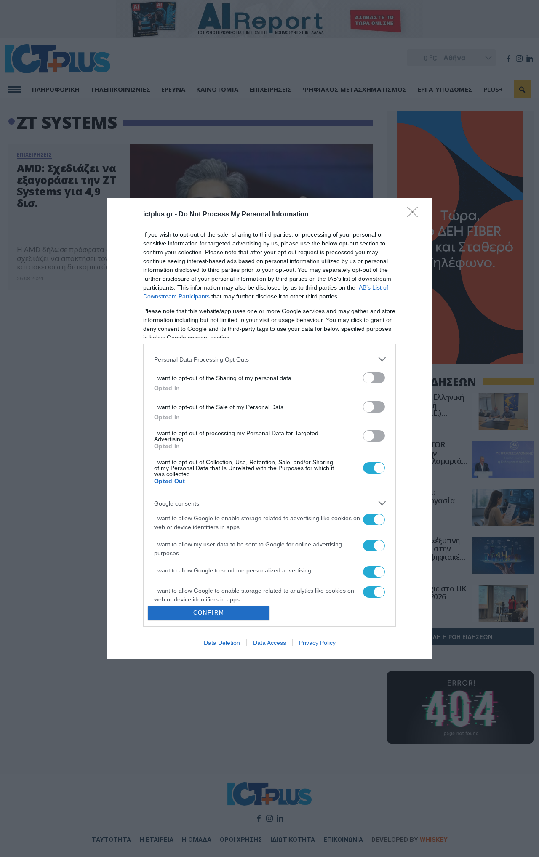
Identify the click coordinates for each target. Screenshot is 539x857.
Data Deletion (222, 642)
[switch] (374, 377)
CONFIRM (208, 612)
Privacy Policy (317, 642)
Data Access (269, 642)
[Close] (415, 215)
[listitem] (269, 359)
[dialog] (269, 428)
